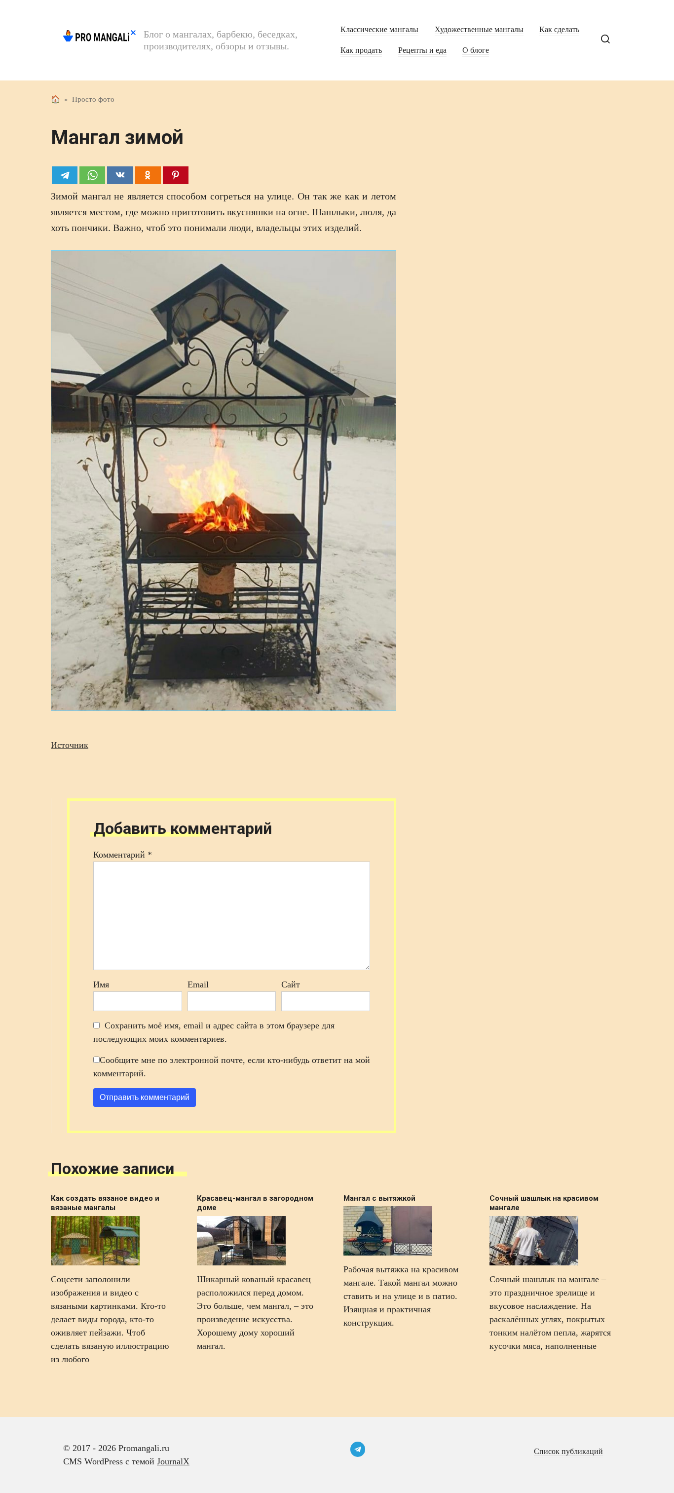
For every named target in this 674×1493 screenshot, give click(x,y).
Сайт (290, 984)
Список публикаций (568, 1451)
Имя (101, 984)
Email (198, 984)
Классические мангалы (379, 29)
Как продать (361, 50)
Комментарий (122, 855)
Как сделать (559, 29)
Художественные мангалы (479, 29)
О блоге (475, 50)
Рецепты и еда (422, 50)
